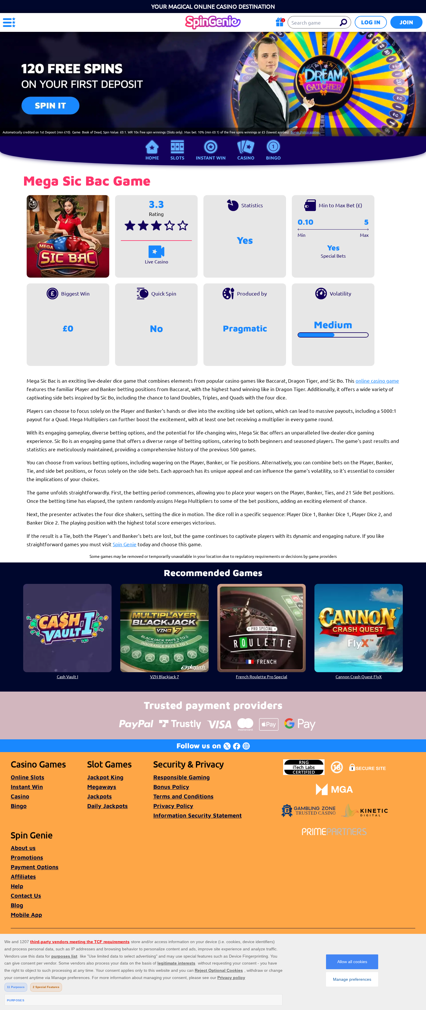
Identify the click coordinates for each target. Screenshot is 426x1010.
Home (152, 157)
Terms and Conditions (183, 796)
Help (17, 886)
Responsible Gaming (181, 777)
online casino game (377, 380)
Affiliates (23, 876)
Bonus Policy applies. (306, 132)
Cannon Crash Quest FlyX (359, 676)
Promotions (27, 857)
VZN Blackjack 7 (164, 676)
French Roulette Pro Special (261, 676)
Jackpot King (105, 777)
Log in (371, 22)
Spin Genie (124, 544)
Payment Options (35, 867)
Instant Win (211, 157)
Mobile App (26, 914)
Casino (245, 157)
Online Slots (27, 777)
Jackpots (99, 796)
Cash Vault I (67, 676)
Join (406, 22)
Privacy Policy (173, 805)
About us (23, 847)
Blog (17, 905)
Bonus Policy (171, 786)
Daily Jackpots (107, 805)
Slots (177, 157)
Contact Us (26, 895)
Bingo (273, 157)
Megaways (101, 786)
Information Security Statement (197, 815)
